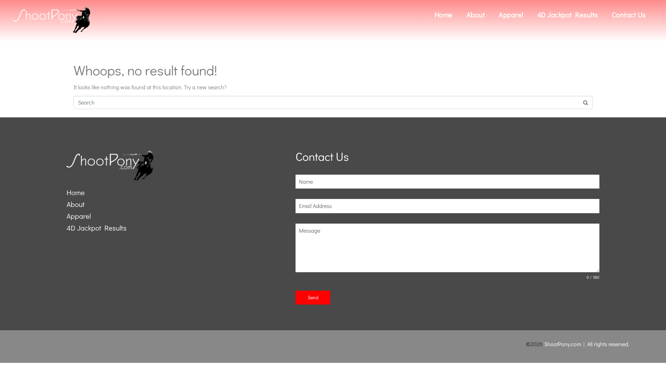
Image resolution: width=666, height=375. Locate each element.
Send (313, 297)
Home (444, 14)
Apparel (511, 14)
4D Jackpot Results (567, 14)
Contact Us (629, 14)
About (476, 14)
